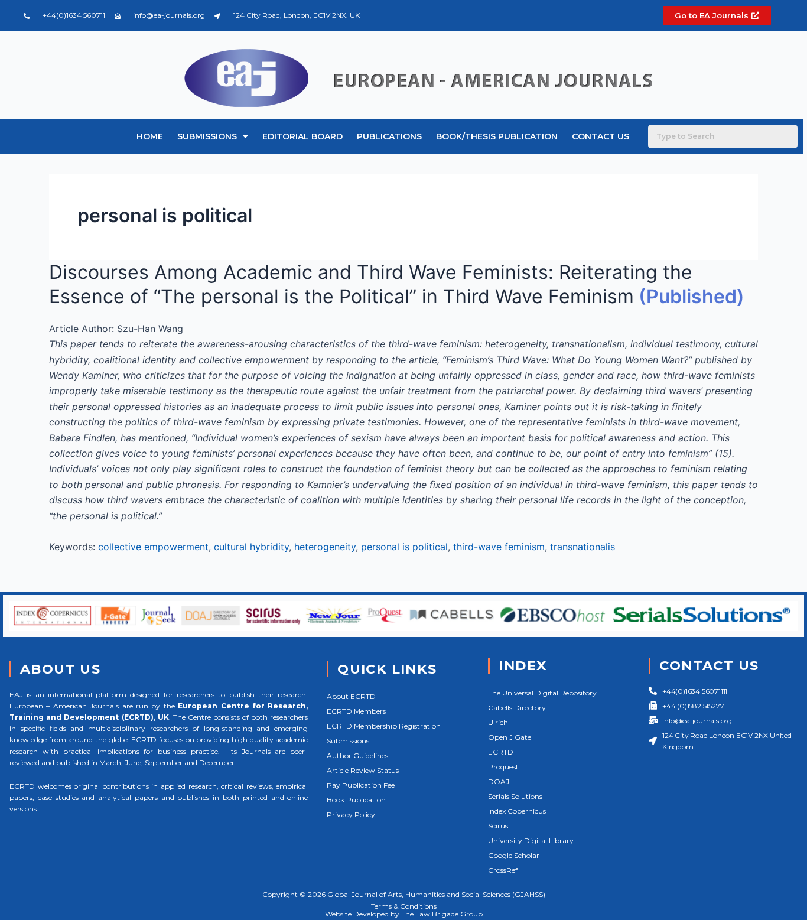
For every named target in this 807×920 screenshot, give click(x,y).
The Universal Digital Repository (542, 692)
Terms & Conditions (404, 906)
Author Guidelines (357, 755)
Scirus (498, 825)
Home (149, 136)
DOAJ (498, 781)
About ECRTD (351, 696)
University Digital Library (531, 840)
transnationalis (582, 546)
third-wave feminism (499, 546)
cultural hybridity (251, 546)
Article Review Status (363, 770)
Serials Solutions (515, 796)
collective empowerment (153, 546)
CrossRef (503, 870)
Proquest (503, 766)
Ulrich (498, 722)
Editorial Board (302, 136)
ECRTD (500, 751)
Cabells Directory (517, 707)
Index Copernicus (517, 811)
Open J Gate (509, 737)
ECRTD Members (356, 711)
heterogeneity (325, 546)
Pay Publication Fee (361, 785)
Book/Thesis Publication (497, 136)
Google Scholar (513, 855)
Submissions (207, 136)
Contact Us (600, 136)
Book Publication (356, 799)
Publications (389, 136)
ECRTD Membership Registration (384, 725)
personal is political (404, 546)
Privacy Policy (351, 814)
